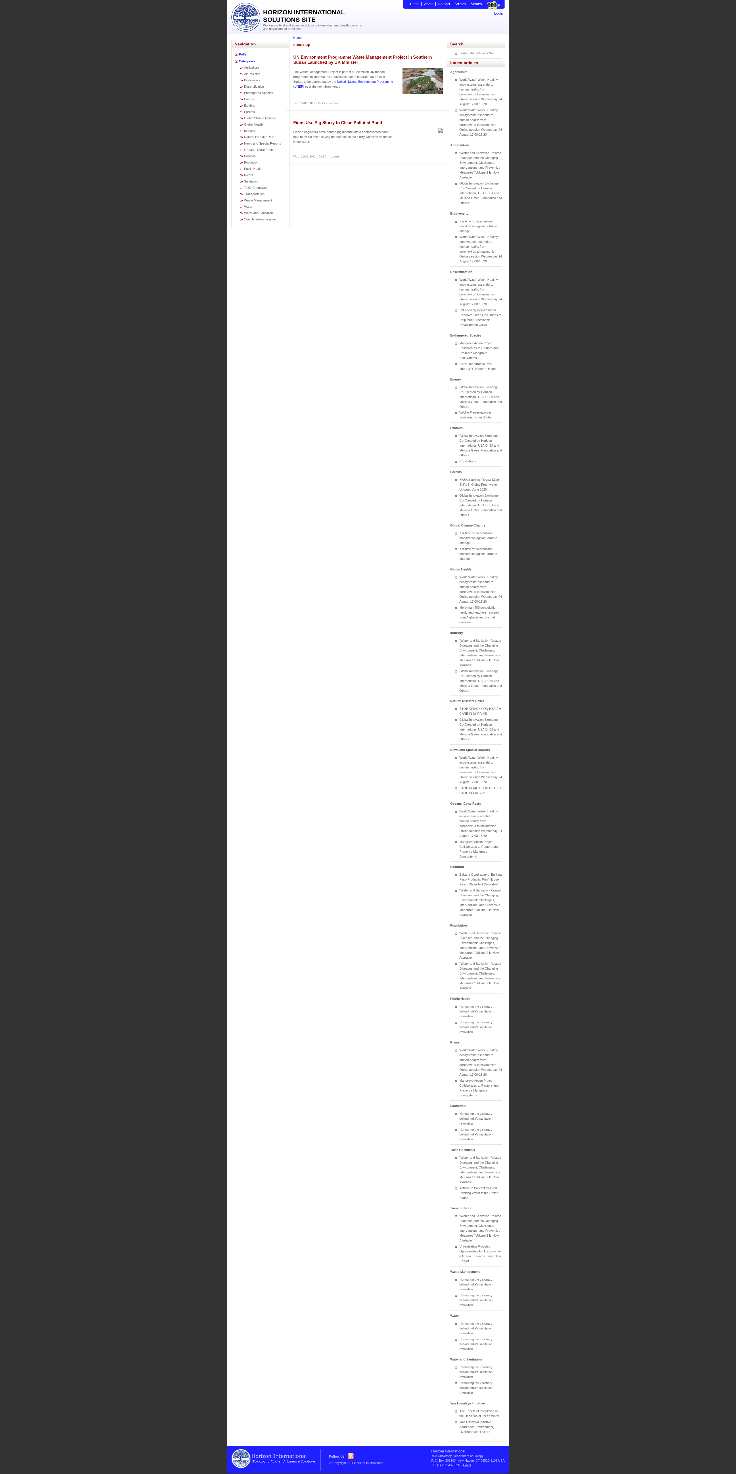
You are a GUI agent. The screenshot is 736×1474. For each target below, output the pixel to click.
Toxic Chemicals (255, 187)
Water (248, 206)
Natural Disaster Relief (259, 137)
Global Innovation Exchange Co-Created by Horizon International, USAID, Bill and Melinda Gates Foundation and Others (480, 193)
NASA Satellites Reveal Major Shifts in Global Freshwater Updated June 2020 (479, 484)
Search (476, 4)
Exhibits (249, 105)
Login (498, 13)
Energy (249, 99)
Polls (242, 54)
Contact (444, 4)
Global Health (253, 124)
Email (467, 1465)
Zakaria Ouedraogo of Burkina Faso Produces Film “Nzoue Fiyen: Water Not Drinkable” (480, 879)
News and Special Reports (262, 143)
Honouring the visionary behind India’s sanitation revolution (475, 1011)
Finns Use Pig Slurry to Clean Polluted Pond (337, 122)
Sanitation (251, 181)
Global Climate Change (260, 118)
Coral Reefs (467, 461)
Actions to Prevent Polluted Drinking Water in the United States (478, 1193)
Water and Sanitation (258, 213)
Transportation (254, 194)
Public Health (253, 168)
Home (414, 4)
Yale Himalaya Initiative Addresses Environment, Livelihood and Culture (476, 1426)
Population (251, 162)
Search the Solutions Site (476, 53)
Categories (247, 61)
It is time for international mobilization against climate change (478, 226)
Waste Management (258, 200)
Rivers (248, 175)
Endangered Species (258, 93)
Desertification (254, 86)
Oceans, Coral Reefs (259, 149)
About (428, 4)
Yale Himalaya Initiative (260, 219)
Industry (250, 130)
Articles (460, 4)
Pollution (250, 156)
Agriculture (251, 67)
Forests (249, 112)
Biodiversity (252, 80)
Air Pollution (252, 74)
